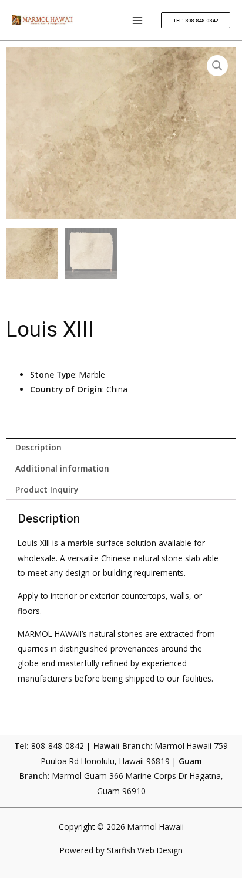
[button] (195, 20)
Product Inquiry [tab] (46, 489)
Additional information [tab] (62, 468)
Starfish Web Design (145, 850)
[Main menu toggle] (137, 20)
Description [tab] (38, 447)
